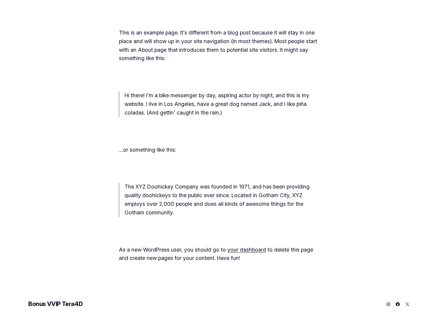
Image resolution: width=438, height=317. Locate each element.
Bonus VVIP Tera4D (55, 303)
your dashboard (246, 250)
